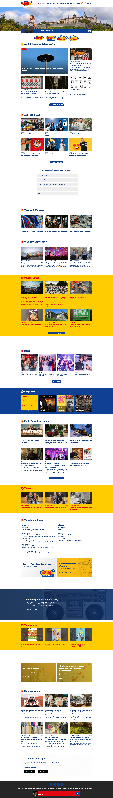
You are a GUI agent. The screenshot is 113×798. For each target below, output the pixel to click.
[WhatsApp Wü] (62, 784)
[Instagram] (54, 784)
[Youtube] (58, 784)
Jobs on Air (69, 3)
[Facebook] (51, 784)
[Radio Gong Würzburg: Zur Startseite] (26, 3)
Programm (49, 3)
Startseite (38, 3)
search (91, 3)
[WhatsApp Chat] (89, 31)
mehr (53, 525)
